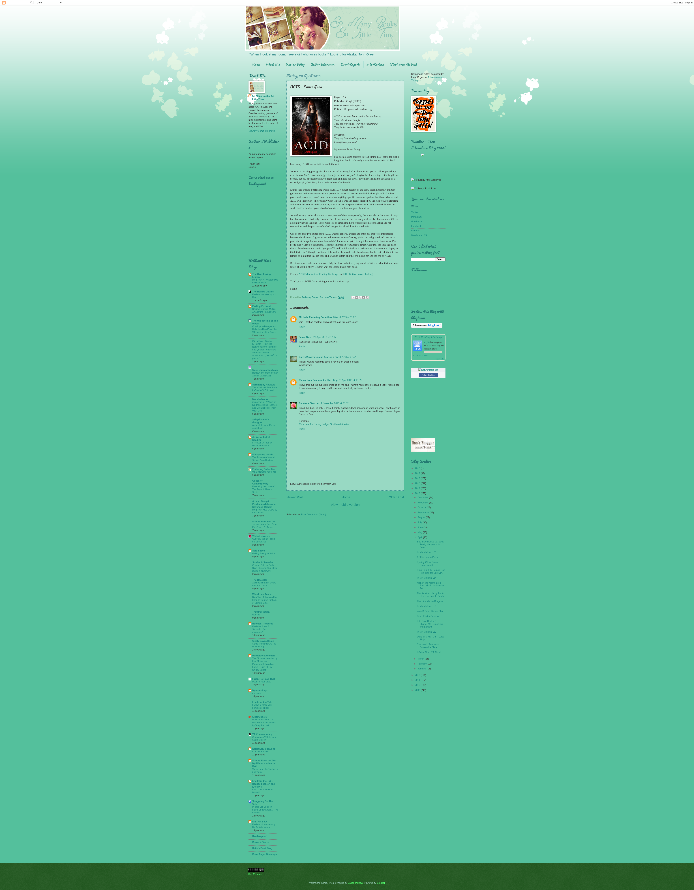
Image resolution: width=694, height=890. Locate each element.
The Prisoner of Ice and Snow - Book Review (263, 459)
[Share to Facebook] (363, 297)
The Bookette (259, 580)
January (422, 668)
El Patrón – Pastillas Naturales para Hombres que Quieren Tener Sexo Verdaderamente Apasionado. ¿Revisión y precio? (264, 351)
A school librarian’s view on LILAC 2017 (264, 584)
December (423, 497)
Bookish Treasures (262, 623)
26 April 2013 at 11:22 (344, 317)
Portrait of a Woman (263, 655)
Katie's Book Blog (262, 848)
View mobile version (345, 505)
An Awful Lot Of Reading (261, 438)
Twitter (414, 212)
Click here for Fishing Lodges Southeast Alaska (324, 424)
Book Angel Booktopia (264, 854)
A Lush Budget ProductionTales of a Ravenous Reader (263, 504)
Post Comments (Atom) (313, 514)
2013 (418, 493)
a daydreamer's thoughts (260, 421)
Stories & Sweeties (262, 562)
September (424, 512)
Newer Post (294, 497)
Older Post (396, 497)
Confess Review (260, 751)
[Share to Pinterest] (367, 297)
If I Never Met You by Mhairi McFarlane (262, 444)
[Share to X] (360, 297)
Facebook (416, 226)
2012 (418, 675)
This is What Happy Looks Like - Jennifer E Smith (431, 594)
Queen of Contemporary (260, 482)
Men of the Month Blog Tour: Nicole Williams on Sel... (431, 585)
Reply (302, 326)
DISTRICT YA (259, 821)
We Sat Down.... (261, 536)
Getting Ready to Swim (263, 553)
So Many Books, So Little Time (263, 98)
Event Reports (350, 64)
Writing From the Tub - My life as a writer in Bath (265, 763)
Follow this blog (428, 375)
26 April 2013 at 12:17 (324, 337)
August (422, 517)
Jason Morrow (355, 883)
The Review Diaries (263, 291)
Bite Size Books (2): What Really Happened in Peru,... (430, 544)
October (422, 507)
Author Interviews (323, 64)
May (420, 532)
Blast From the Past (403, 64)
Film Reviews (375, 64)
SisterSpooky (259, 717)
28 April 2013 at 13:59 (350, 380)
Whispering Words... (263, 454)
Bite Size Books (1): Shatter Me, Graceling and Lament (430, 624)
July (420, 522)
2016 (418, 478)
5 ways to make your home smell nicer (262, 706)
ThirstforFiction (261, 612)
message (256, 693)
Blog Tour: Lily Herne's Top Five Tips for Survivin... (431, 571)
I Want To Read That (263, 679)
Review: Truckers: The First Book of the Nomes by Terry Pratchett (264, 722)
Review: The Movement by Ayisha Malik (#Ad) (265, 374)
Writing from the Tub (263, 521)
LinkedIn (415, 230)
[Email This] (353, 297)
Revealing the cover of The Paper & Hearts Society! (263, 489)
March (421, 658)
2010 (418, 685)
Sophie (427, 342)
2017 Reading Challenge (428, 337)
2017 (418, 473)
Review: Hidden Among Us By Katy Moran (263, 826)
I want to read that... (261, 681)
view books (440, 358)
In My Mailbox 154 (426, 577)
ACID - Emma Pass (427, 557)
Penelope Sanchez (309, 403)
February (423, 663)
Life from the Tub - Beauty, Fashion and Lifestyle (263, 784)
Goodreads (417, 221)
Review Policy (295, 64)
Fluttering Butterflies (263, 469)
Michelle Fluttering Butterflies (315, 317)
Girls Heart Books (262, 341)
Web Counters (255, 874)
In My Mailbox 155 (426, 552)
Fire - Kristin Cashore (428, 616)
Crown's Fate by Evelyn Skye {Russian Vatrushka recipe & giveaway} (264, 568)
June (420, 527)
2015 (418, 483)
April (420, 537)
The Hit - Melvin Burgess (430, 601)
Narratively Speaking (263, 748)
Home (256, 64)
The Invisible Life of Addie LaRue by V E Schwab (264, 389)
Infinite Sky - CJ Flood (428, 652)
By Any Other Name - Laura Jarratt (428, 563)
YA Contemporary (262, 734)
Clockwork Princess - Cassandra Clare (428, 645)
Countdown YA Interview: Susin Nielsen (264, 738)
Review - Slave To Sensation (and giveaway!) (261, 629)
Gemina (256, 614)
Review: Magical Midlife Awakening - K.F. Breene (264, 310)
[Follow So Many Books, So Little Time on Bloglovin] (426, 327)
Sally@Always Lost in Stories (315, 357)
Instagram (416, 217)
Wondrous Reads (261, 594)
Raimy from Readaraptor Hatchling (318, 380)
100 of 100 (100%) (421, 355)
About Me (273, 64)
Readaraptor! (259, 836)
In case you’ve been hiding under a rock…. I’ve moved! (265, 810)
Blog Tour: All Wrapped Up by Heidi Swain (265, 281)
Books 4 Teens (260, 842)
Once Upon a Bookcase (265, 370)
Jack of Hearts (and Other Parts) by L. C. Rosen (264, 526)
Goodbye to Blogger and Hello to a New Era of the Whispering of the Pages (264, 329)
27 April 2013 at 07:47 (344, 357)
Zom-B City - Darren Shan (430, 611)
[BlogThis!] (356, 297)
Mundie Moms (260, 399)
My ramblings (260, 690)
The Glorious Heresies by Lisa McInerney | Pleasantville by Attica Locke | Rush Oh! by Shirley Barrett (264, 664)
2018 (418, 468)
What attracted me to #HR (264, 472)
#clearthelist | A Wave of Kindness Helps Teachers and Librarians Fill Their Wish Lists (264, 406)
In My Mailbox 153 (426, 606)
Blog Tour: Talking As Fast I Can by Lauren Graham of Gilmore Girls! (264, 600)
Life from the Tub (261, 702)
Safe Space (258, 550)
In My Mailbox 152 (426, 631)
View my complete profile (262, 131)
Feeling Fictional (261, 306)
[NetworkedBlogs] (428, 370)
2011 (418, 680)
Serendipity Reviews (263, 384)
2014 (418, 488)
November (423, 502)
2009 (418, 690)
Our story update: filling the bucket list (263, 540)
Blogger (381, 883)
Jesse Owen (305, 337)
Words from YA (419, 235)
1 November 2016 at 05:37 (334, 403)
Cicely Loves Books (263, 641)
